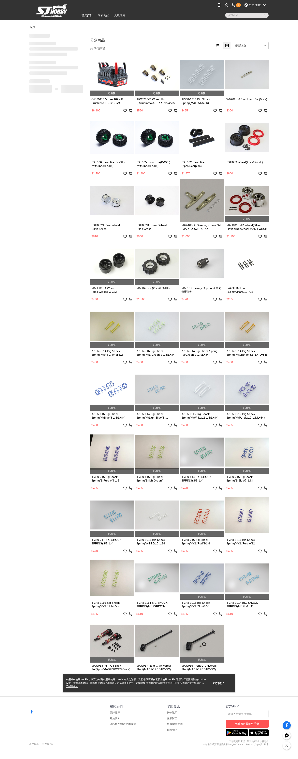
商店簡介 (115, 718)
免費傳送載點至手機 (247, 723)
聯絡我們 (172, 729)
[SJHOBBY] (51, 10)
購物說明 (172, 712)
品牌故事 (115, 712)
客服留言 (172, 718)
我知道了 (219, 683)
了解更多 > (72, 686)
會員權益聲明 (175, 724)
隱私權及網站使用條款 (123, 724)
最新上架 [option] (241, 45)
